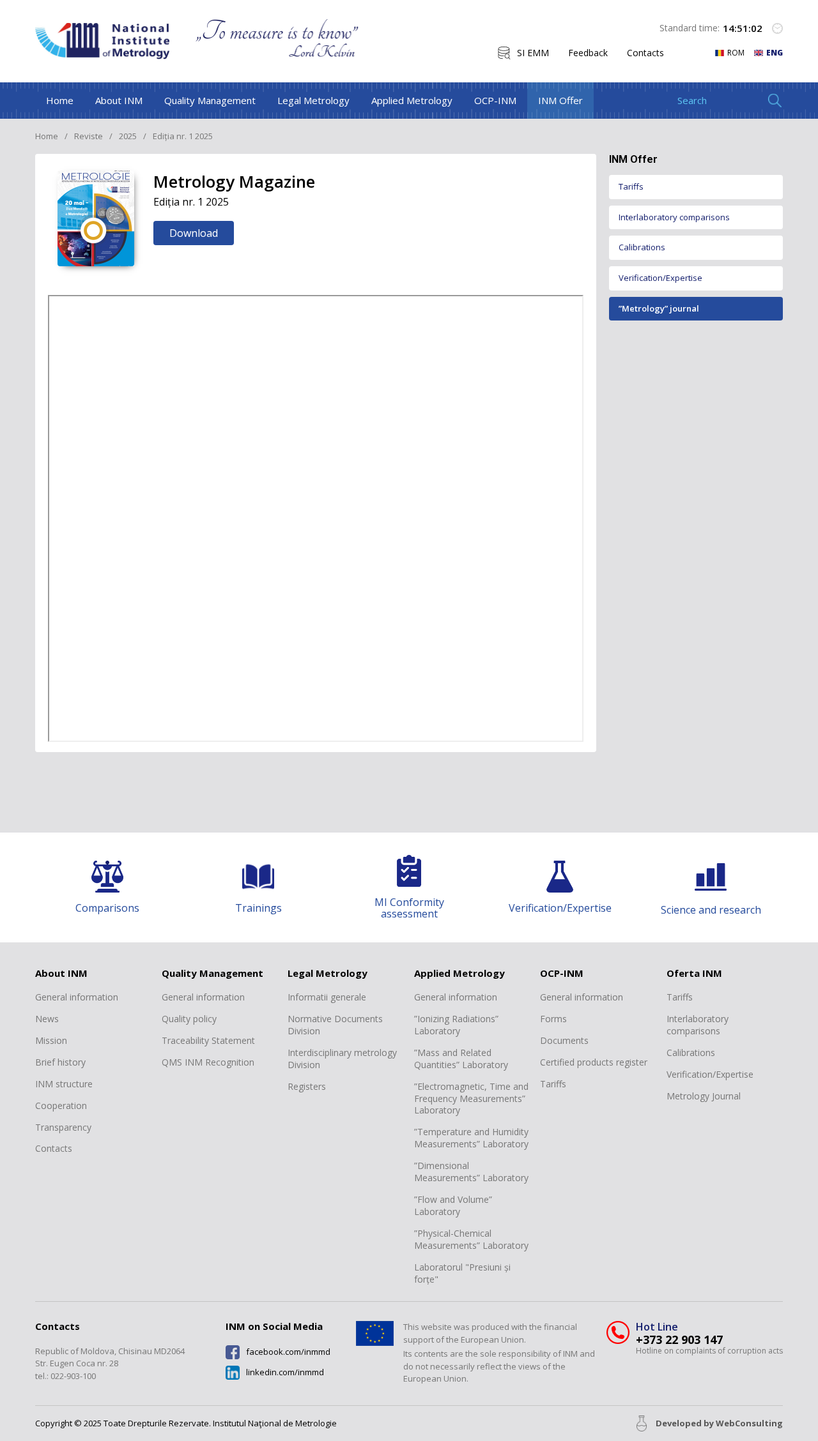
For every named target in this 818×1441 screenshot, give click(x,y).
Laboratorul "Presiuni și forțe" (462, 1273)
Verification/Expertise (660, 277)
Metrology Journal (704, 1096)
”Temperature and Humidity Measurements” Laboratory (471, 1138)
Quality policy (189, 1019)
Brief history (60, 1062)
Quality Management (210, 100)
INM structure (64, 1084)
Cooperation (61, 1106)
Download (193, 233)
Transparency (63, 1127)
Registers (307, 1086)
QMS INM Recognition (208, 1062)
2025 (128, 136)
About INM (119, 100)
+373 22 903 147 (679, 1340)
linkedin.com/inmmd (285, 1372)
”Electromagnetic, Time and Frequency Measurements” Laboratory (471, 1099)
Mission (51, 1040)
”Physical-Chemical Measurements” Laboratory (471, 1239)
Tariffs (631, 186)
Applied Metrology (411, 100)
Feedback (588, 53)
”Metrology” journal (659, 308)
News (47, 1019)
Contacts (645, 53)
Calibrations (642, 247)
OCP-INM (495, 100)
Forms (553, 1019)
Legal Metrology (313, 100)
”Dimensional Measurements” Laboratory (471, 1172)
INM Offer (560, 100)
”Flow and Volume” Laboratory (453, 1206)
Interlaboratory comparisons (674, 217)
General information (76, 997)
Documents (564, 1040)
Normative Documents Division (335, 1025)
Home (59, 100)
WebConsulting (749, 1423)
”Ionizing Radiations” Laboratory (456, 1025)
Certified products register (593, 1062)
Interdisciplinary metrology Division (342, 1059)
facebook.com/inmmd (288, 1352)
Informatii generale (327, 997)
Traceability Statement (208, 1040)
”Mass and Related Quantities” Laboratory (461, 1059)
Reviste (88, 136)
